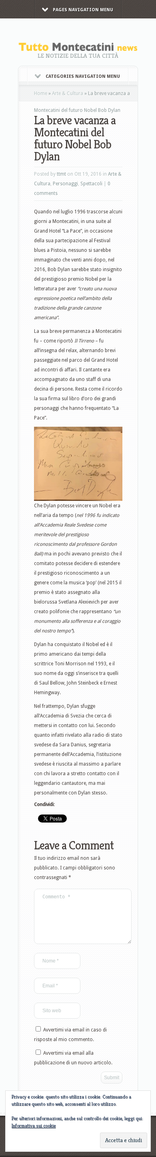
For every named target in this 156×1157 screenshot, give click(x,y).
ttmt (61, 174)
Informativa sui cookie (34, 1126)
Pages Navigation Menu (83, 9)
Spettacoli (91, 183)
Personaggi (65, 183)
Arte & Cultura (67, 93)
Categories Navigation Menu (83, 76)
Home (40, 93)
